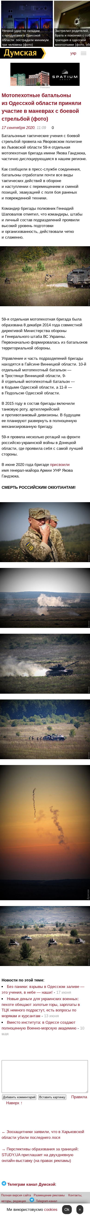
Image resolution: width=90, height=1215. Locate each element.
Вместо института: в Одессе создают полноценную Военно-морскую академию (39, 1025)
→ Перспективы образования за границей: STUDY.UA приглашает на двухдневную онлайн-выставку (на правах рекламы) (40, 1155)
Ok (66, 1209)
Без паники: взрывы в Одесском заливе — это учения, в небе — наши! (43, 989)
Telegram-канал (46, 1201)
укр (73, 53)
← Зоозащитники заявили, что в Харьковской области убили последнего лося (43, 1135)
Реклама (45, 87)
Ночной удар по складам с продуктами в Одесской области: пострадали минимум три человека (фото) (25, 37)
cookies (50, 1209)
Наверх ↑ (14, 1103)
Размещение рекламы (49, 1195)
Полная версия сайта (16, 1195)
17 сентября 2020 (18, 128)
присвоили (60, 464)
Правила (79, 1097)
